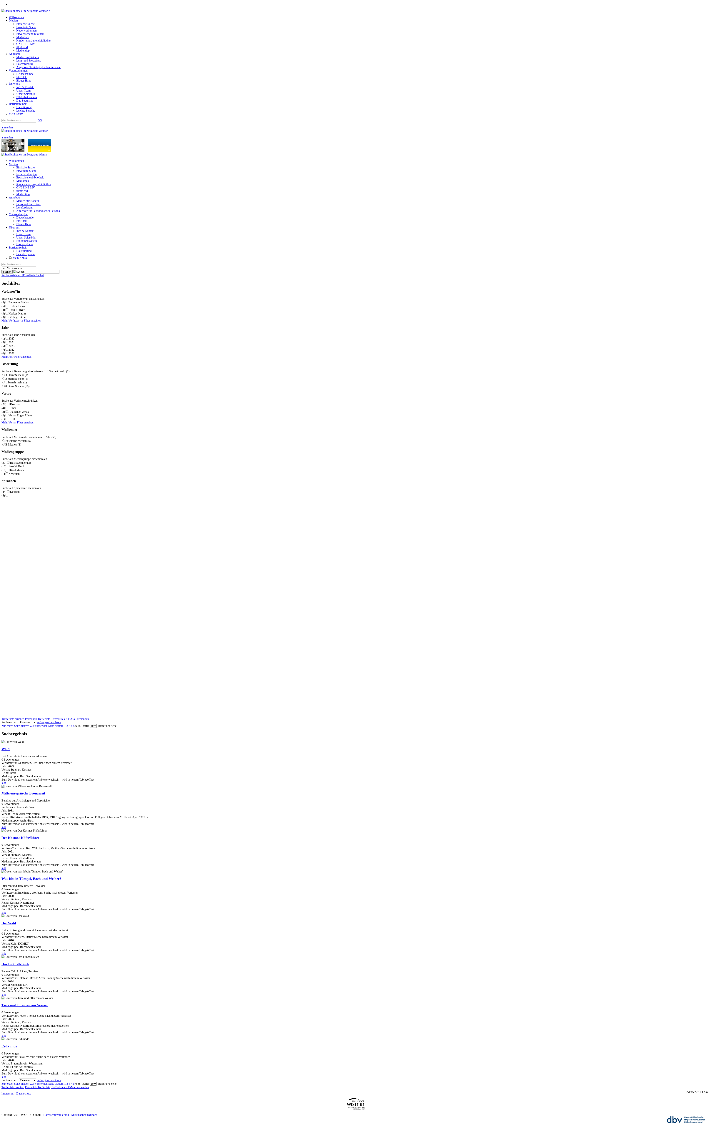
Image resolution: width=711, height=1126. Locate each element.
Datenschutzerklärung (56, 1114)
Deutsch (15, 491)
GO (40, 120)
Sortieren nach (9, 722)
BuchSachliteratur (20, 462)
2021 (11, 353)
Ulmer (12, 408)
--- (10, 495)
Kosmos (15, 404)
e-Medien (14, 473)
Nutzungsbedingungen (84, 1114)
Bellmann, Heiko (19, 302)
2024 (11, 342)
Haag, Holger (16, 309)
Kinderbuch (17, 470)
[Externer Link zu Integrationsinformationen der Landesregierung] (39, 151)
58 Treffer (83, 725)
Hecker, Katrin (17, 313)
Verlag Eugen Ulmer (21, 415)
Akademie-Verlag (19, 411)
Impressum (7, 1093)
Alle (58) (51, 437)
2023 (11, 345)
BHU (12, 419)
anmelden (7, 127)
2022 (11, 349)
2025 (11, 338)
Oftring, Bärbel (17, 317)
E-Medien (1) (13, 444)
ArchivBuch (17, 466)
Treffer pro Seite (106, 725)
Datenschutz (23, 1093)
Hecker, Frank (17, 306)
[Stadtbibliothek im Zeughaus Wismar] (24, 10)
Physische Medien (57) (18, 440)
